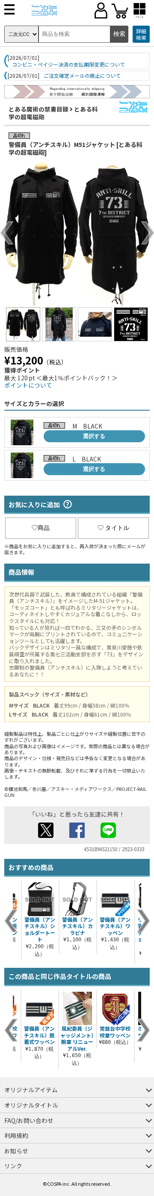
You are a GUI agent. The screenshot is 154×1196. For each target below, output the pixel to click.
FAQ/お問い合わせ (28, 1120)
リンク (13, 1165)
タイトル (117, 527)
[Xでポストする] (45, 835)
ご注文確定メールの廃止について (82, 75)
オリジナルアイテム (31, 1089)
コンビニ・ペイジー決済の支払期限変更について (68, 64)
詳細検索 (141, 34)
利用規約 (16, 1135)
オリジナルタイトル (31, 1105)
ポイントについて (28, 385)
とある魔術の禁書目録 (38, 109)
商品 (44, 527)
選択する (94, 436)
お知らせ (16, 1150)
